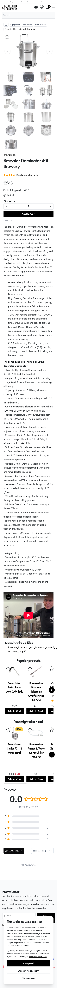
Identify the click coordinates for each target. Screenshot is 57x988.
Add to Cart (28, 213)
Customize (28, 978)
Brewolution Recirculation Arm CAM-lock (14, 687)
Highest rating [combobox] (39, 850)
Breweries (27, 24)
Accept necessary (28, 970)
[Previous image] (8, 51)
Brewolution (40, 24)
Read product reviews (27, 175)
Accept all (28, 963)
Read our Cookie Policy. (38, 956)
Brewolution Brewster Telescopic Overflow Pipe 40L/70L (36, 691)
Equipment (15, 24)
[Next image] (49, 51)
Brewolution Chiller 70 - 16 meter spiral (14, 748)
